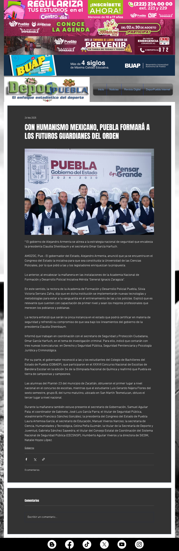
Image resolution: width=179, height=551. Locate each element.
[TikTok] (87, 544)
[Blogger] (52, 544)
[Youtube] (121, 544)
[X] (104, 544)
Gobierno (29, 448)
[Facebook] (69, 544)
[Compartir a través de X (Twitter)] (35, 459)
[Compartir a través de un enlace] (43, 459)
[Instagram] (139, 544)
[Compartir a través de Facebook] (26, 459)
